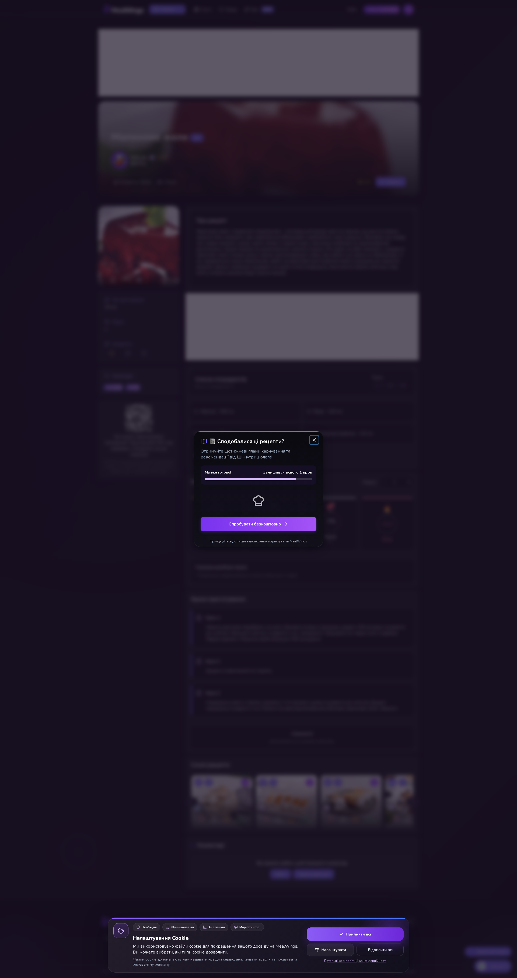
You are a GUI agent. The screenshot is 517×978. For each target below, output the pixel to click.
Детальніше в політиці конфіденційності (355, 961)
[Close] (314, 440)
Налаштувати (333, 949)
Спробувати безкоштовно (255, 524)
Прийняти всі (358, 934)
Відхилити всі (380, 949)
